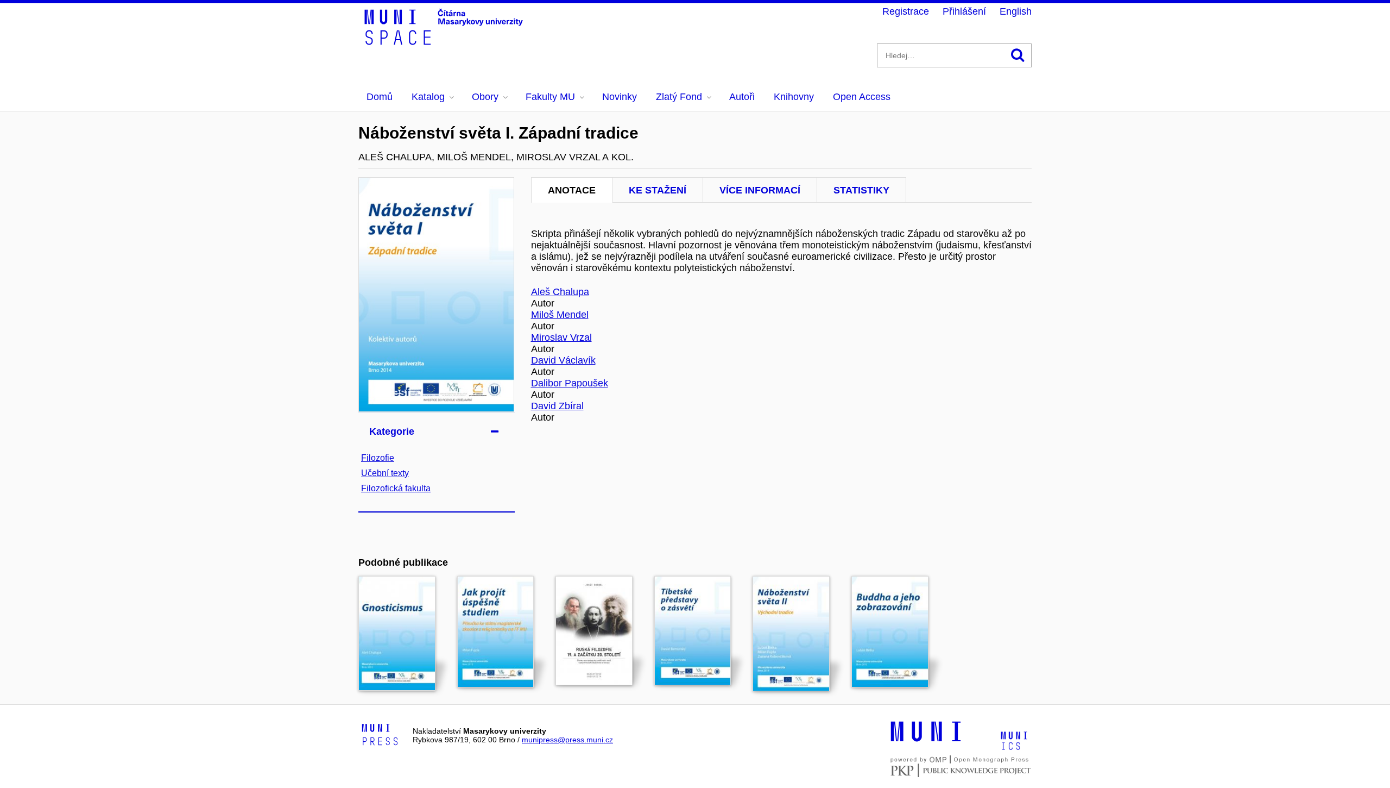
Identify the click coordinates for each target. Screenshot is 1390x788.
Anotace (572, 190)
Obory (485, 96)
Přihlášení (964, 11)
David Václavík (563, 360)
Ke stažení (657, 190)
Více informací (759, 190)
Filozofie (377, 457)
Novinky (619, 96)
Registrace (905, 11)
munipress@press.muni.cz (567, 739)
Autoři (742, 96)
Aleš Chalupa (560, 291)
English (1016, 11)
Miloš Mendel (560, 314)
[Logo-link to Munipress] (380, 735)
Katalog (428, 96)
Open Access (861, 96)
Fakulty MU (550, 96)
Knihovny (794, 96)
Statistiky (861, 190)
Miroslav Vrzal (561, 337)
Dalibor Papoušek (569, 383)
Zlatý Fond (679, 96)
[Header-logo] (445, 41)
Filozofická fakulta (396, 488)
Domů (380, 96)
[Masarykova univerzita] (925, 740)
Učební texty (385, 473)
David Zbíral (557, 406)
